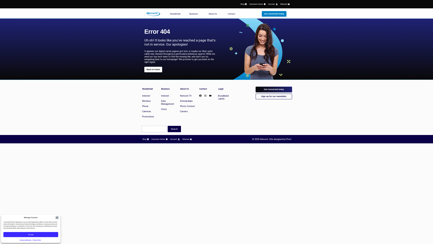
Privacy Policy (37, 240)
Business (193, 14)
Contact (231, 14)
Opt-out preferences (25, 240)
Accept (30, 235)
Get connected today (274, 14)
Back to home (153, 69)
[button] (57, 218)
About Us (213, 14)
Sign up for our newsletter (273, 96)
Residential (175, 14)
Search (174, 129)
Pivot (288, 139)
